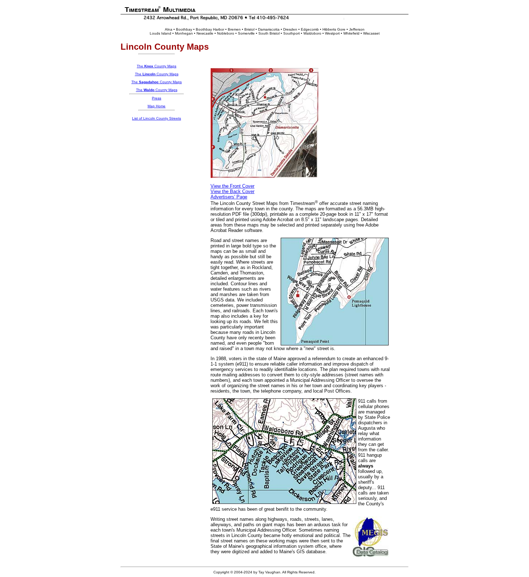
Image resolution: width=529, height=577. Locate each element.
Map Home (157, 106)
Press (156, 98)
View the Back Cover (232, 191)
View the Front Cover (232, 186)
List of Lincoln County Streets (156, 118)
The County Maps (156, 66)
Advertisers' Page (229, 197)
